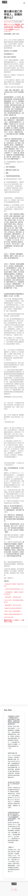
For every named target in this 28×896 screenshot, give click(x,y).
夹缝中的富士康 (12, 753)
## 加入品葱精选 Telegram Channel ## (12, 30)
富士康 (12, 21)
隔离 (9, 21)
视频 (5, 21)
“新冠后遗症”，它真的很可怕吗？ (13, 597)
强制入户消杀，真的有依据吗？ (13, 611)
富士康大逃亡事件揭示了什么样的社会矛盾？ (14, 783)
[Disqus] (14, 650)
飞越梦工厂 (11, 847)
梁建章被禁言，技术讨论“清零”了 (13, 605)
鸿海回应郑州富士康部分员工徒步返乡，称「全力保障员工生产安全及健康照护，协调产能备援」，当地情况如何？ (14, 816)
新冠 (7, 21)
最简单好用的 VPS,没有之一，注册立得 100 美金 (14, 621)
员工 (23, 20)
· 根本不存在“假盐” (8, 617)
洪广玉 (6, 20)
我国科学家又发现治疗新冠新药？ (13, 608)
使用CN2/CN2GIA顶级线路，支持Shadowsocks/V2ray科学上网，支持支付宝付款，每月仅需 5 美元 (14, 26)
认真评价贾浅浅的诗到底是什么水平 (14, 589)
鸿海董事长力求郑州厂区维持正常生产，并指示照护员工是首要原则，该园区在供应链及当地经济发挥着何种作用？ (14, 720)
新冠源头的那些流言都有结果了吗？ (13, 614)
